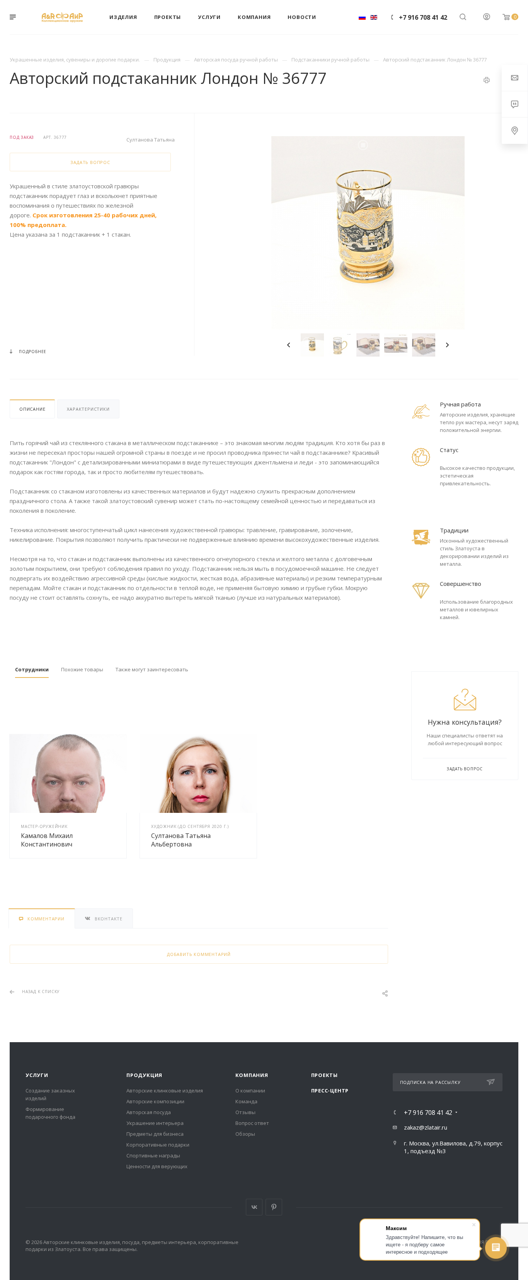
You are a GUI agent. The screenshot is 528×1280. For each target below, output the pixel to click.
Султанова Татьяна (150, 139)
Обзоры (245, 1133)
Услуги (37, 1075)
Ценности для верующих (156, 1166)
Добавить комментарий (199, 954)
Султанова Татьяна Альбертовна (181, 839)
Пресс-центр (330, 1090)
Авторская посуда (148, 1112)
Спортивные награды (153, 1155)
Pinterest (274, 1207)
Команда (246, 1101)
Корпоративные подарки (157, 1144)
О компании (250, 1090)
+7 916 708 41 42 (423, 17)
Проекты (324, 1075)
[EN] (373, 17)
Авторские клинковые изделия (164, 1090)
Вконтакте (254, 1207)
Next (447, 345)
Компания (251, 1075)
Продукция (144, 1075)
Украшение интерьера (155, 1123)
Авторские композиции (155, 1101)
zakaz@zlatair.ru (425, 1127)
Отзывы (245, 1112)
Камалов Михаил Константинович (47, 839)
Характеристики (88, 409)
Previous (289, 345)
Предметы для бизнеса (155, 1133)
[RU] (362, 17)
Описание (32, 409)
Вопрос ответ (252, 1123)
